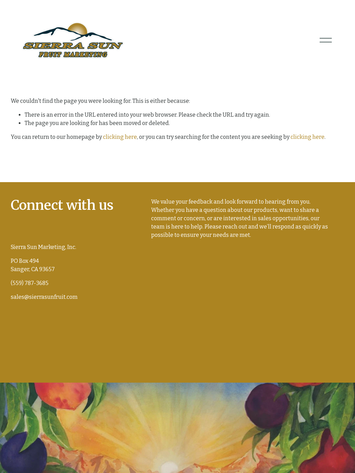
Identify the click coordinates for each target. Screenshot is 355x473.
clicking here (120, 137)
